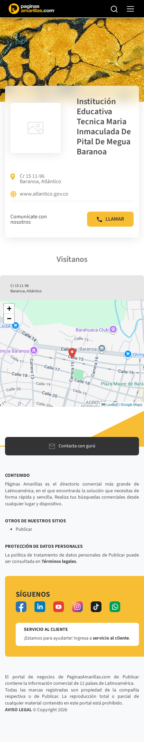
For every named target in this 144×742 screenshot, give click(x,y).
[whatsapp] (115, 606)
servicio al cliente (111, 638)
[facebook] (21, 606)
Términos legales (59, 561)
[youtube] (58, 606)
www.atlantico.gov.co (44, 194)
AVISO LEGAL (18, 710)
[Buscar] (114, 9)
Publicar (24, 529)
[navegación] (130, 9)
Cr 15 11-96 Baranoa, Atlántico (40, 178)
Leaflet (111, 404)
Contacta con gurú (77, 446)
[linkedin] (39, 606)
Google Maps (131, 404)
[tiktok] (96, 606)
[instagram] (77, 606)
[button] (72, 353)
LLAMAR (114, 219)
